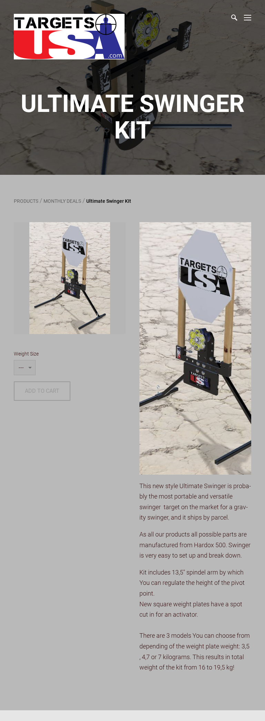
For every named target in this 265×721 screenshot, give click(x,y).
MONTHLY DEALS (62, 201)
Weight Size (26, 354)
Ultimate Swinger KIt (108, 201)
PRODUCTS (26, 201)
